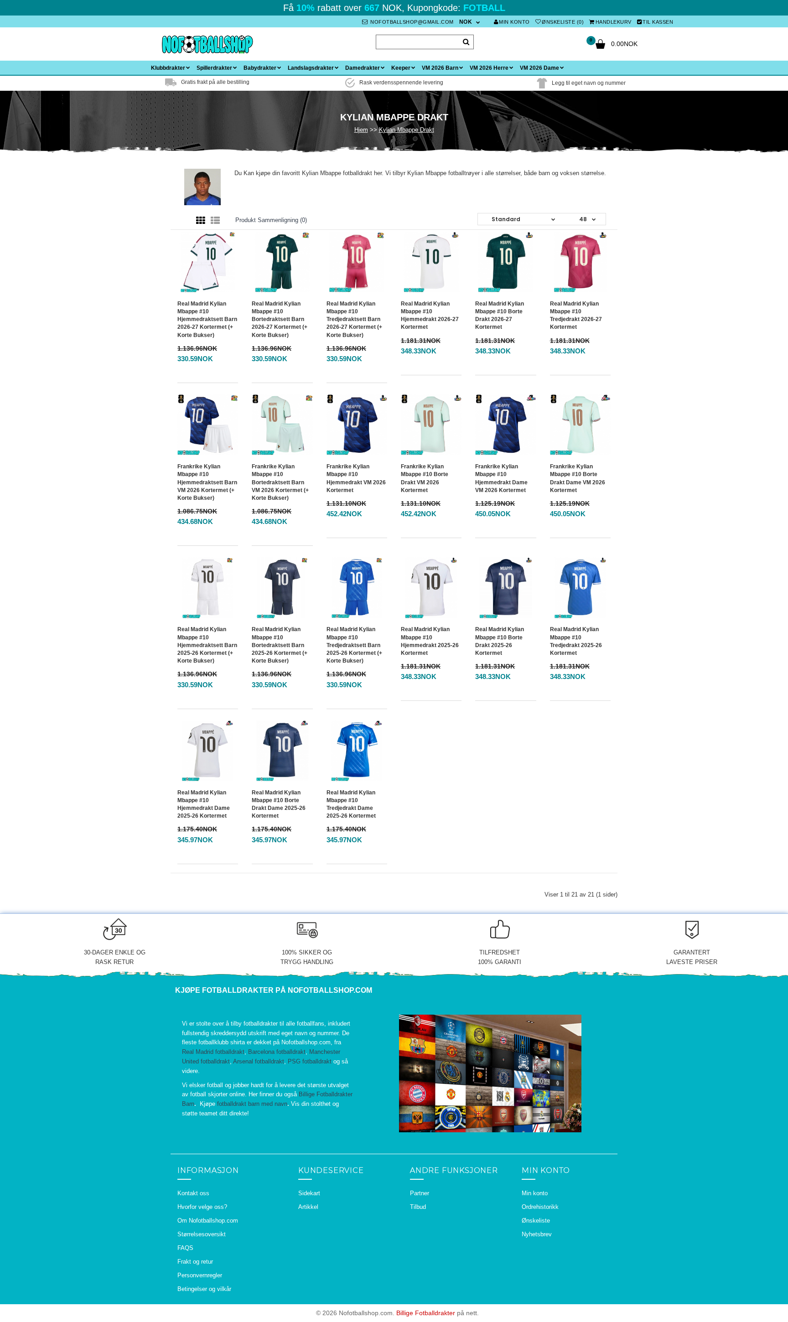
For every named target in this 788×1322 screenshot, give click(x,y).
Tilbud (418, 1206)
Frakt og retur (195, 1261)
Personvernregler (199, 1275)
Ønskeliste (536, 1220)
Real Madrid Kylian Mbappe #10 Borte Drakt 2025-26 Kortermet (499, 641)
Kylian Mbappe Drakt (406, 129)
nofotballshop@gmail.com (411, 22)
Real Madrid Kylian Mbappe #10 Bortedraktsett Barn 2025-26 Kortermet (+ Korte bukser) (279, 645)
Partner (419, 1193)
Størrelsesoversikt (201, 1234)
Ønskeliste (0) (563, 22)
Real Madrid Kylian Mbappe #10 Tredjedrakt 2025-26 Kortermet (576, 641)
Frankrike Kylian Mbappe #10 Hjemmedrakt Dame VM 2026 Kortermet (501, 478)
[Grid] (200, 220)
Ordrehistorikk (540, 1206)
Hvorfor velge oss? (202, 1206)
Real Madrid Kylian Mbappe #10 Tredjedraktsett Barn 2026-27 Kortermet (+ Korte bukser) (354, 319)
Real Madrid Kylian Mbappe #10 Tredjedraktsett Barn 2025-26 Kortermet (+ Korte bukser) (354, 645)
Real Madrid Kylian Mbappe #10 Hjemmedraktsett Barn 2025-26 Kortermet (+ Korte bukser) (207, 645)
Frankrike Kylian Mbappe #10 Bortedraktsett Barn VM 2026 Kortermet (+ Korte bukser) (280, 482)
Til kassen (658, 22)
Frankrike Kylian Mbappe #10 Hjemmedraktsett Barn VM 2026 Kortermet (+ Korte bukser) (207, 482)
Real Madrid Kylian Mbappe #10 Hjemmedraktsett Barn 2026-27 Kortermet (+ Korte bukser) (207, 319)
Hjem (361, 129)
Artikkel (308, 1206)
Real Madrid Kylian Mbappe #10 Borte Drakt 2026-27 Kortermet (499, 315)
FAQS (185, 1247)
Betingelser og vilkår (204, 1289)
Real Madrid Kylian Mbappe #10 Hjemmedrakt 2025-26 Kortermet (430, 641)
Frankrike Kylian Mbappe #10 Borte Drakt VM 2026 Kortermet (424, 478)
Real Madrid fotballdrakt (213, 1051)
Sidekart (309, 1193)
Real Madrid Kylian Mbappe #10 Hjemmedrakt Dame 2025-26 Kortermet (203, 804)
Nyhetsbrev (537, 1234)
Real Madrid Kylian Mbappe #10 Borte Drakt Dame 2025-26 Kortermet (279, 804)
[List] (215, 220)
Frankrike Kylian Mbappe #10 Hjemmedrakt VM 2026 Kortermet (356, 478)
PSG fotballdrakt (310, 1061)
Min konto (514, 22)
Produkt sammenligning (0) (271, 220)
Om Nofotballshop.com (207, 1220)
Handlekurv (614, 22)
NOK (465, 22)
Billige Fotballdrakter (425, 1313)
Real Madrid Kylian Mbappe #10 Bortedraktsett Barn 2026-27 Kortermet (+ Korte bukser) (279, 319)
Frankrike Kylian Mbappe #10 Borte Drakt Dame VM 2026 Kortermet (577, 478)
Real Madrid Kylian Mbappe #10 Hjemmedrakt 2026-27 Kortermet (430, 315)
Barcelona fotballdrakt (277, 1051)
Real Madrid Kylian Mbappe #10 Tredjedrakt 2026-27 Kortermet (576, 315)
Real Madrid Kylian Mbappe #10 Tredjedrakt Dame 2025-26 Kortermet (351, 804)
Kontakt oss (193, 1193)
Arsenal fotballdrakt (258, 1061)
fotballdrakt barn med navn (252, 1103)
